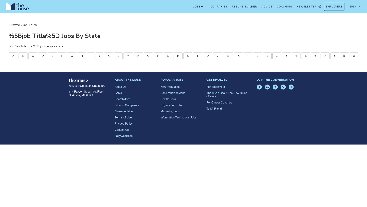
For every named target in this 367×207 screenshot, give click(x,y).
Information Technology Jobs (178, 117)
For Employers (215, 87)
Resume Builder (244, 6)
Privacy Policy (124, 123)
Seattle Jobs (168, 99)
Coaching (284, 6)
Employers (334, 6)
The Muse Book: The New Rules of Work (226, 94)
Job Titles (30, 25)
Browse (14, 25)
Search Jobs (123, 99)
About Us (120, 87)
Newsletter (307, 6)
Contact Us (122, 129)
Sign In (355, 6)
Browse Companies (127, 105)
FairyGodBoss (124, 136)
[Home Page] (17, 7)
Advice (266, 6)
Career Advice (124, 111)
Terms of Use (123, 117)
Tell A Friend (214, 108)
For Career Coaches (219, 102)
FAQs (118, 93)
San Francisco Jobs (173, 93)
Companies (218, 6)
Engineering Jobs (171, 105)
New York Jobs (170, 87)
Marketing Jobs (170, 111)
